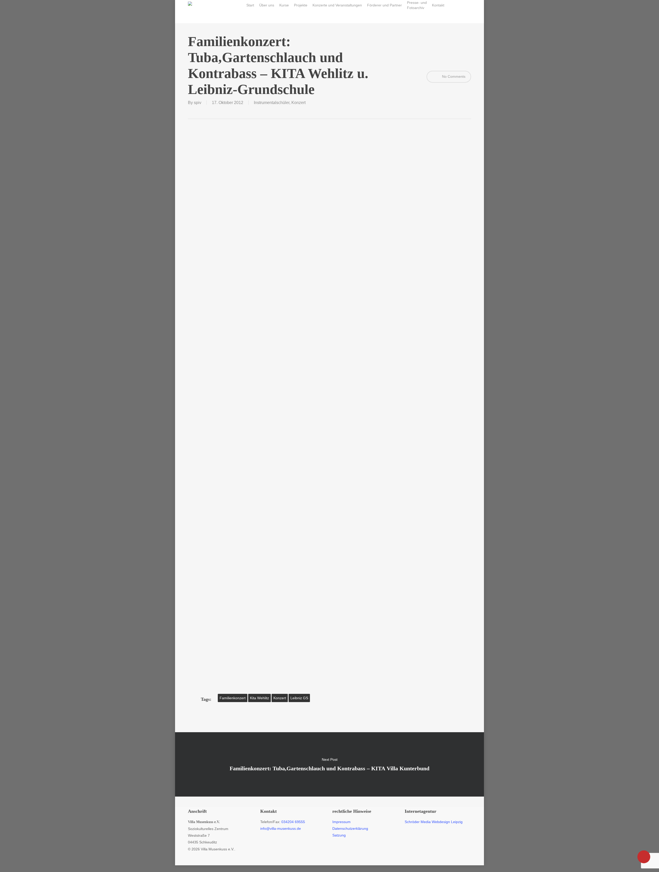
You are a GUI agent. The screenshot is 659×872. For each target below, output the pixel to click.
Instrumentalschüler (271, 102)
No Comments (453, 76)
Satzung (339, 835)
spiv (197, 102)
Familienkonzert (233, 698)
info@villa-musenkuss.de (280, 828)
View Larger (229, 142)
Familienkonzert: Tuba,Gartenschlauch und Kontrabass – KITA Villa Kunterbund (329, 764)
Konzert (298, 102)
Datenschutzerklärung (350, 828)
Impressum (341, 822)
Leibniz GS (299, 698)
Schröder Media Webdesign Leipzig (434, 822)
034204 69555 (293, 822)
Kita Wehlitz (259, 698)
